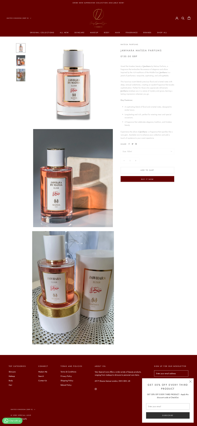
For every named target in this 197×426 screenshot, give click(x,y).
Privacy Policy (66, 376)
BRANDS (147, 32)
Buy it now (147, 179)
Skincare (80, 32)
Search (41, 376)
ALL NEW (64, 32)
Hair (117, 32)
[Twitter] (132, 144)
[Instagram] (96, 388)
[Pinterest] (136, 144)
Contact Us (42, 380)
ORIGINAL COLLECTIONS (42, 32)
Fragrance (132, 32)
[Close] (190, 381)
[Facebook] (129, 144)
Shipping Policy (67, 380)
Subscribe (167, 415)
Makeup (94, 32)
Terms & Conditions (68, 371)
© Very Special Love (21, 415)
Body (106, 32)
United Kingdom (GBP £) (18, 18)
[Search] (183, 18)
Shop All (162, 32)
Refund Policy (66, 385)
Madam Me (42, 371)
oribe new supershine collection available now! (98, 3)
